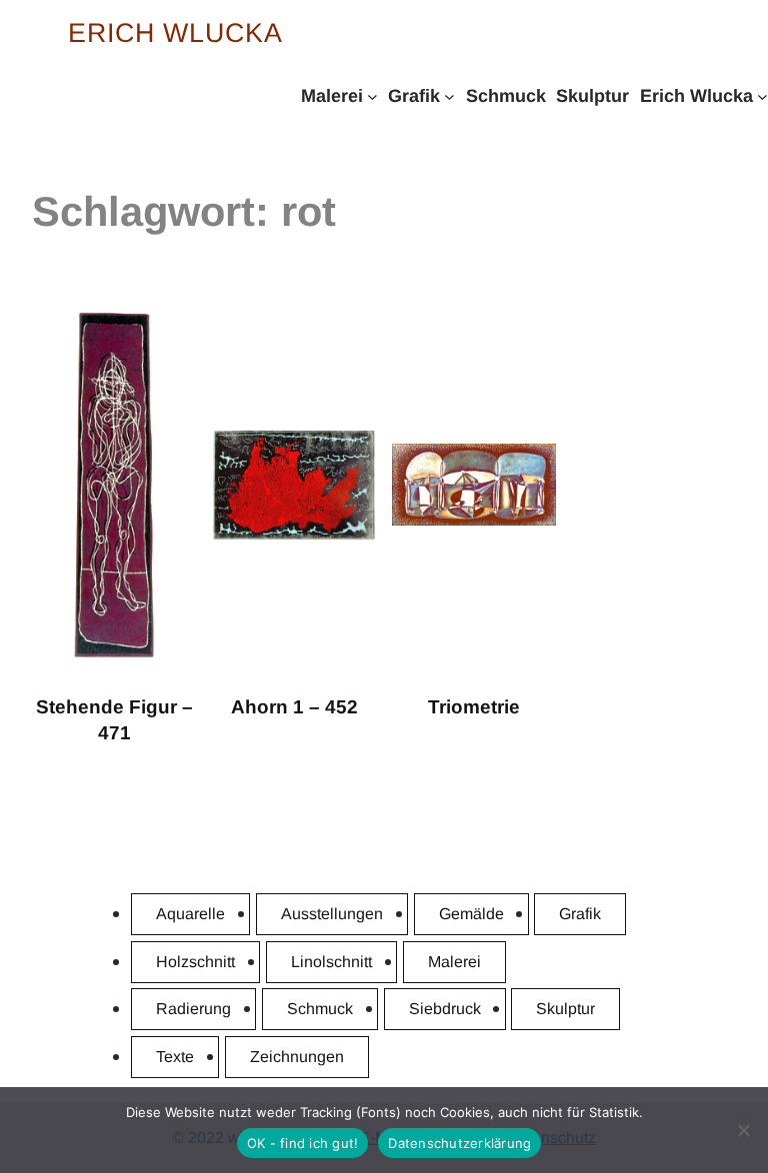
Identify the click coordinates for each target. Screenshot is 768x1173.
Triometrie (474, 706)
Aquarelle (190, 913)
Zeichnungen (297, 1056)
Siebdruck (445, 1008)
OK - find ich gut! (303, 1143)
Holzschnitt (195, 961)
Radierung (193, 1008)
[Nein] (743, 1130)
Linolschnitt (331, 961)
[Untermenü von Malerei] (372, 95)
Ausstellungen (332, 913)
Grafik (580, 913)
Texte (175, 1056)
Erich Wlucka (175, 33)
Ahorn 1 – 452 (294, 706)
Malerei (454, 961)
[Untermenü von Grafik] (449, 95)
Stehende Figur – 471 (114, 720)
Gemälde (471, 913)
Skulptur (565, 1008)
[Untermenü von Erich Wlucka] (762, 95)
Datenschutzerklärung (459, 1143)
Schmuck (320, 1008)
